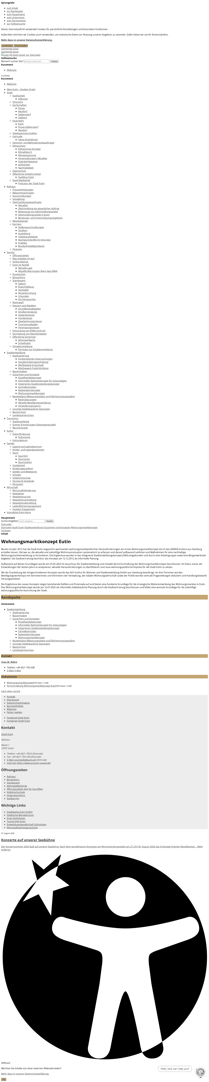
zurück (16, 691)
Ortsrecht (18, 102)
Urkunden (23, 296)
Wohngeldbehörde (17, 786)
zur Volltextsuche (16, 23)
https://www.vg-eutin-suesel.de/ (29, 763)
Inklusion (23, 98)
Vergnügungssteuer (29, 327)
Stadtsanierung (21, 355)
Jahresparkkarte (26, 340)
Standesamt (19, 280)
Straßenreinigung (27, 311)
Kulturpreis (24, 437)
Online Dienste (20, 261)
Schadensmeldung (22, 346)
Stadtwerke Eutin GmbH (20, 812)
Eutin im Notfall (21, 264)
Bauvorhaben (20, 371)
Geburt (22, 283)
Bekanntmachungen (23, 192)
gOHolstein (24, 164)
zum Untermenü (15, 17)
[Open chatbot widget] (200, 1073)
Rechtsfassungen (27, 399)
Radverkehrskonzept (29, 390)
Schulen (17, 474)
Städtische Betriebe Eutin (20, 815)
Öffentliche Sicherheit (24, 336)
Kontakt (11, 696)
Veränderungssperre (29, 405)
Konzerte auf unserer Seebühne (28, 839)
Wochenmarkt (20, 427)
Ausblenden (7, 46)
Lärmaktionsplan (27, 387)
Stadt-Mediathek (21, 180)
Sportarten (24, 459)
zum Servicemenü (16, 20)
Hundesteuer (25, 318)
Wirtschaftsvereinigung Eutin (22, 827)
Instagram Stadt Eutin (18, 720)
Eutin (21, 123)
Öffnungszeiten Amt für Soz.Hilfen (25, 789)
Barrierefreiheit (15, 706)
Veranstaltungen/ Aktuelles (32, 158)
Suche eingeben (9, 520)
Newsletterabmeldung (24, 503)
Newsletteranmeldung (24, 499)
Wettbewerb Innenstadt (31, 365)
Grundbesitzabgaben (29, 308)
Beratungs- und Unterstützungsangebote (40, 217)
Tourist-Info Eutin (16, 821)
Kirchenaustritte (27, 299)
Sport (15, 452)
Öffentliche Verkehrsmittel (27, 174)
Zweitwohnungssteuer (30, 321)
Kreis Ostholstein (16, 818)
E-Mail (14, 670)
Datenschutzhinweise (18, 702)
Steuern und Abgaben (24, 305)
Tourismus (12, 418)
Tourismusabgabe (28, 324)
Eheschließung (26, 286)
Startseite (6, 527)
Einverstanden (21, 46)
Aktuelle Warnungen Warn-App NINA (37, 271)
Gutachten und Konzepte (26, 374)
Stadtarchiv (13, 798)
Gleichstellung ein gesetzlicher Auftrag (38, 208)
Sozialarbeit (19, 465)
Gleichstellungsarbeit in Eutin (34, 214)
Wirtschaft (12, 487)
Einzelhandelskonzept (29, 377)
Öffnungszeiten (21, 255)
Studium (22, 230)
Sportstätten (25, 462)
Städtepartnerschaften (25, 133)
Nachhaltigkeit (26, 167)
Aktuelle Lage (25, 268)
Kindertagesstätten (23, 468)
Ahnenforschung (27, 293)
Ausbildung (24, 233)
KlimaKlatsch (25, 152)
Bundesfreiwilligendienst (31, 246)
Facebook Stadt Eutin (18, 717)
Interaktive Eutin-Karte (19, 512)
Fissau (21, 108)
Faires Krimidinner (28, 139)
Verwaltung (19, 199)
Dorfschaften (20, 105)
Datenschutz (19, 170)
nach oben (7, 691)
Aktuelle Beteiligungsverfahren (34, 402)
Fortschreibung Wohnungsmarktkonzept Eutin (32, 685)
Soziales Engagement (24, 509)
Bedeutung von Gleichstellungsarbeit (38, 211)
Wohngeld (18, 302)
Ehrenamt (18, 484)
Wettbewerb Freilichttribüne (33, 368)
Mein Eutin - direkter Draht (21, 89)
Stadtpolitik (19, 95)
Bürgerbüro (19, 277)
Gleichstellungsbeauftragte (27, 202)
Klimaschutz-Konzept (29, 149)
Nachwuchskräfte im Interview (34, 239)
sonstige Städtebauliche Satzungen (31, 409)
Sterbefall (23, 290)
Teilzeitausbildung (28, 236)
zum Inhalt (12, 8)
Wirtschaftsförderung (24, 490)
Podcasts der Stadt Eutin (31, 183)
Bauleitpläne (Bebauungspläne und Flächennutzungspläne (44, 396)
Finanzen (17, 249)
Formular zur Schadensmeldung (35, 349)
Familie (10, 443)
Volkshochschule (22, 477)
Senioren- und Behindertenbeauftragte (33, 142)
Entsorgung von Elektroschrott (29, 330)
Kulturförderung (21, 434)
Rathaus (11, 186)
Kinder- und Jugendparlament (28, 449)
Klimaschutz (19, 145)
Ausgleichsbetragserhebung (33, 362)
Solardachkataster (28, 161)
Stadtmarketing (21, 421)
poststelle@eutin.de (21, 759)
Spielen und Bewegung (25, 471)
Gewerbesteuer (26, 315)
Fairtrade (17, 136)
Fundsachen (19, 274)
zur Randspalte (15, 11)
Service (11, 252)
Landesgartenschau (23, 415)
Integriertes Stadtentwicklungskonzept (38, 383)
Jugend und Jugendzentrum (27, 446)
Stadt (10, 92)
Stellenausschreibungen (31, 227)
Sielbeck (22, 117)
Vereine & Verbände (23, 481)
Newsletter (18, 493)
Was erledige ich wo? (24, 258)
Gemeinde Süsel (9, 48)
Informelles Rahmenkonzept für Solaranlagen (42, 380)
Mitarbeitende (20, 221)
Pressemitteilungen (23, 189)
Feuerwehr (18, 120)
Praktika (22, 243)
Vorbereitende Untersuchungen (35, 358)
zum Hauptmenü (16, 14)
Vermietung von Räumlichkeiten (30, 333)
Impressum (13, 699)
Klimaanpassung (27, 155)
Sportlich (23, 456)
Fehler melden (14, 712)
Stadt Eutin (18, 527)
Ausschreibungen (22, 196)
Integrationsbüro (16, 795)
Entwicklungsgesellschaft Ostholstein (26, 824)
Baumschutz (19, 412)
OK (3, 1079)
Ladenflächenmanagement (27, 506)
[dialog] (104, 1074)
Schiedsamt (24, 343)
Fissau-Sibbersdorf (28, 127)
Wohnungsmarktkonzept (31, 393)
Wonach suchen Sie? (12, 61)
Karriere (17, 224)
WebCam (11, 70)
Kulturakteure (20, 440)
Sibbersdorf (24, 114)
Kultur (10, 430)
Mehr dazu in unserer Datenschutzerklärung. (26, 40)
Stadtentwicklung (16, 352)
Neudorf (22, 111)
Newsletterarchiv (22, 496)
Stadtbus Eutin (26, 177)
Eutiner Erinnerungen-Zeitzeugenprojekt (34, 424)
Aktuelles (23, 205)
